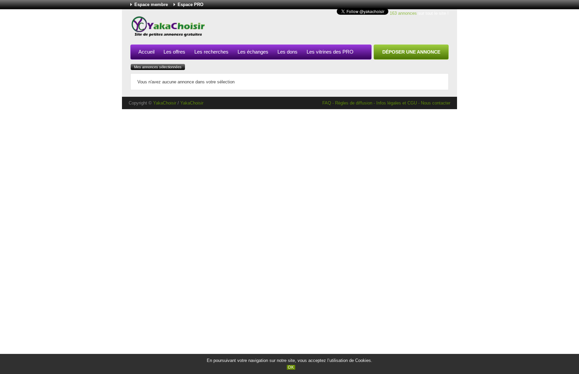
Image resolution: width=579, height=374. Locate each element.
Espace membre (151, 4)
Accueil (146, 52)
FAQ (326, 102)
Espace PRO (190, 4)
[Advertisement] (327, 28)
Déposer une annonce (411, 52)
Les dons (287, 52)
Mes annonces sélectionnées (158, 67)
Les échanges (253, 52)
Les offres (174, 52)
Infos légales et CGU (396, 102)
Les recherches (211, 52)
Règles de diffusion (353, 102)
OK (291, 367)
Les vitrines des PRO (330, 52)
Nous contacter (435, 102)
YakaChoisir (164, 102)
